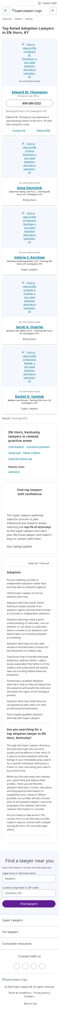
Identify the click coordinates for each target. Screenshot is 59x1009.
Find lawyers (29, 904)
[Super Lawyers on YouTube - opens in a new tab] (34, 966)
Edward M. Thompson (30, 92)
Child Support (16, 446)
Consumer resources (17, 944)
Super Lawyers (12, 920)
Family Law (6, 18)
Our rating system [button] (19, 546)
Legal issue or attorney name (19, 873)
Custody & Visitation (38, 446)
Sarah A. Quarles (29, 326)
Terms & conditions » (20, 992)
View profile (43, 130)
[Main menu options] (6, 10)
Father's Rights (31, 452)
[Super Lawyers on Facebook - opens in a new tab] (17, 966)
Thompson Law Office (28, 96)
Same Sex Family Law (20, 458)
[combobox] (29, 878)
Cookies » (29, 996)
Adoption (18, 18)
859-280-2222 (31, 103)
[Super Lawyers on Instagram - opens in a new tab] (25, 966)
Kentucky (29, 18)
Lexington (14, 471)
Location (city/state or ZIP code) (20, 887)
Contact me (19, 130)
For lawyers (10, 932)
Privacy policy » (42, 992)
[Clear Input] (52, 878)
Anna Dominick (29, 187)
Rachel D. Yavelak (29, 396)
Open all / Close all (38, 563)
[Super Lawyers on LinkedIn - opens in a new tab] (42, 966)
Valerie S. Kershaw (29, 257)
